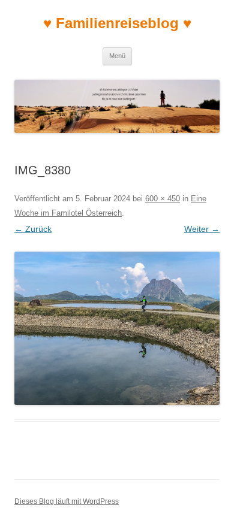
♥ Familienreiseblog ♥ (117, 23)
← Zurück (33, 229)
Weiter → (202, 229)
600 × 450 (162, 198)
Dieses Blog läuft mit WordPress (66, 501)
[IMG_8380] (117, 329)
